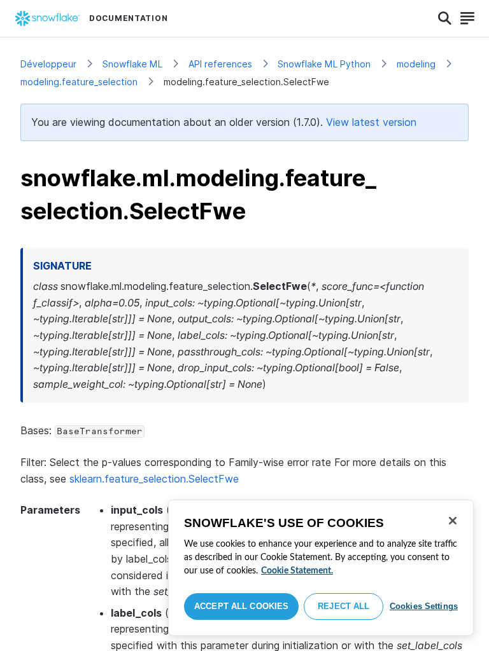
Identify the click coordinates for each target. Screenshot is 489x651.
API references (220, 63)
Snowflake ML (132, 63)
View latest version (371, 122)
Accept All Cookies (241, 606)
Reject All (343, 606)
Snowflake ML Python (324, 63)
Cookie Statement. (297, 570)
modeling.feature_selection (79, 81)
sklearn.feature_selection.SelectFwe (154, 478)
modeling (416, 63)
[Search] (445, 18)
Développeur (48, 63)
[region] (321, 568)
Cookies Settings (424, 606)
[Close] (453, 521)
